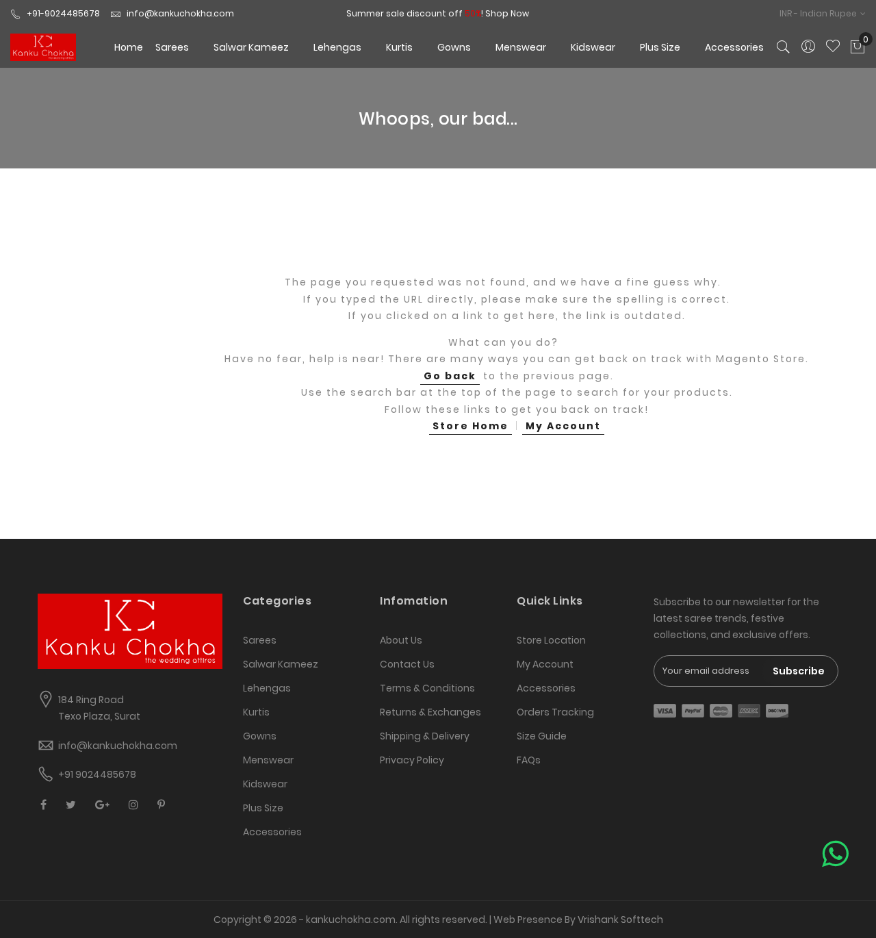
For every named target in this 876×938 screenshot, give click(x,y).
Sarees (259, 640)
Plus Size (263, 808)
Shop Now (507, 13)
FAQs (529, 760)
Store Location (551, 640)
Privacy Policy (412, 760)
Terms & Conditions (427, 688)
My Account (563, 426)
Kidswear (265, 784)
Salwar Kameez (280, 664)
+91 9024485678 (97, 774)
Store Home (470, 426)
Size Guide (542, 736)
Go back (450, 376)
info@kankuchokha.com (180, 13)
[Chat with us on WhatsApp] (835, 854)
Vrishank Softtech (620, 919)
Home (128, 47)
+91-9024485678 (63, 13)
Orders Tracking (555, 712)
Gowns (259, 736)
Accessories (272, 832)
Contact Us (407, 664)
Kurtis (256, 712)
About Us (401, 640)
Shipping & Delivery (424, 736)
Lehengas (267, 688)
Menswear (268, 760)
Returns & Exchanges (430, 712)
